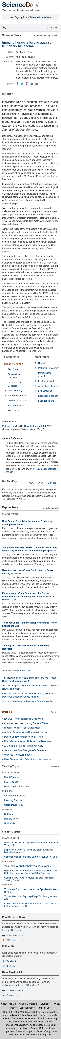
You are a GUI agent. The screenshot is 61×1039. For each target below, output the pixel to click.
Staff (21, 1003)
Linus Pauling (45, 390)
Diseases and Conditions (15, 384)
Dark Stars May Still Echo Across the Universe (27, 759)
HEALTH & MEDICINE (10, 772)
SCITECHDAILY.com (22, 670)
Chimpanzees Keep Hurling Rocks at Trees (26, 723)
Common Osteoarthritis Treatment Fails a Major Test (28, 701)
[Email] (36, 83)
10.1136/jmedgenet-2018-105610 (31, 470)
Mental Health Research (16, 786)
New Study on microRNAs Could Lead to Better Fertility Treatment (27, 572)
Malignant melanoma (48, 367)
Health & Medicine (13, 363)
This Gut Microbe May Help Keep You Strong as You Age (30, 897)
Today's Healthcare (17, 395)
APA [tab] (40, 482)
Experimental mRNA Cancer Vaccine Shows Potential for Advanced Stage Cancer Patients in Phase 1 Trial (28, 596)
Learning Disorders (14, 800)
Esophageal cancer (48, 395)
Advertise (45, 1003)
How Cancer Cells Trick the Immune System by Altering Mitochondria (27, 523)
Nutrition (8, 814)
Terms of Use (44, 1007)
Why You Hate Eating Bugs (18, 754)
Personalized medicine (44, 374)
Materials (6, 426)
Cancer (42, 363)
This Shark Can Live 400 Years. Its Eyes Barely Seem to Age (31, 890)
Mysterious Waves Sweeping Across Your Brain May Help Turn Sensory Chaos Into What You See (30, 872)
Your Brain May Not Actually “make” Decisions (27, 865)
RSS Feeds (12, 940)
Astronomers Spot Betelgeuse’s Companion (26, 750)
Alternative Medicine (18, 400)
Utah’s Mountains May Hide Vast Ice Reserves (27, 741)
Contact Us (12, 995)
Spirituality (9, 823)
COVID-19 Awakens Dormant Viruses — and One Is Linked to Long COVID (30, 905)
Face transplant (46, 400)
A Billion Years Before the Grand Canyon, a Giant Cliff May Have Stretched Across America (29, 695)
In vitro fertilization (47, 381)
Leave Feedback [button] (14, 990)
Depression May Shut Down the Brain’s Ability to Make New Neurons (28, 851)
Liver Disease (11, 781)
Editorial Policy (27, 1007)
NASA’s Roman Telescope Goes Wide (23, 718)
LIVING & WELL (8, 809)
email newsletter (43, 17)
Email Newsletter (15, 935)
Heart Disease (11, 777)
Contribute (32, 1003)
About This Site (8, 1003)
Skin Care (13, 369)
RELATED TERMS (42, 357)
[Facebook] (17, 83)
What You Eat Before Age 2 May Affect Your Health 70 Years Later (31, 844)
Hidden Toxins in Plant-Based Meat (22, 727)
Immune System (16, 405)
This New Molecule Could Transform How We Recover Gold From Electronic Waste (29, 679)
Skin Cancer (14, 410)
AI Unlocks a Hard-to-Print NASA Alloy (23, 745)
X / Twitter (11, 966)
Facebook (11, 961)
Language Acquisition (15, 795)
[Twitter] (22, 83)
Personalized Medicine (14, 376)
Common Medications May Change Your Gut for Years (31, 856)
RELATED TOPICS (11, 357)
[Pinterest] (27, 83)
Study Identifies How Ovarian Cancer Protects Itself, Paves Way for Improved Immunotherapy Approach (30, 549)
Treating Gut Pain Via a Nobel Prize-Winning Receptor (25, 647)
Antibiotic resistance (48, 386)
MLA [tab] (31, 482)
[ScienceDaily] (20, 5)
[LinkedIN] (31, 83)
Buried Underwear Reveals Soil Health (23, 736)
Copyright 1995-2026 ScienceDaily (21, 1012)
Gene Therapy (15, 390)
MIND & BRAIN (8, 791)
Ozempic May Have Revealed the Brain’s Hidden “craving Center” (29, 879)
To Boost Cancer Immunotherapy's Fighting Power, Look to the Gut (29, 624)
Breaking (7, 711)
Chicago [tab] (52, 482)
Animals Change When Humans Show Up (25, 732)
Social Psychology (13, 804)
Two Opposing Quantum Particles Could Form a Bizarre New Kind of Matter (30, 687)
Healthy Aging (11, 818)
